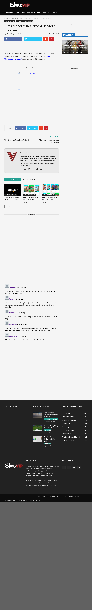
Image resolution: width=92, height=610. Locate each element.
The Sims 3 (19, 21)
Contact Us (78, 496)
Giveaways (66, 427)
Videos (39, 12)
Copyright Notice (41, 496)
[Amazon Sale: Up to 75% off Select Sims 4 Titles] (12, 190)
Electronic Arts (67, 434)
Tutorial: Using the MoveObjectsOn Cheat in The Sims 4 (51, 415)
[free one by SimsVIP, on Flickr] (31, 79)
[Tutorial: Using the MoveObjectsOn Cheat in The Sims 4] (37, 415)
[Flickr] (26, 169)
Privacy (71, 496)
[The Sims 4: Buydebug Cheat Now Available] (37, 428)
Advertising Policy (54, 496)
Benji (65, 52)
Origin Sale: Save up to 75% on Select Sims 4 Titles (30, 200)
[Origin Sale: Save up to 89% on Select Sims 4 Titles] (50, 190)
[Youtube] (42, 169)
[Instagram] (30, 169)
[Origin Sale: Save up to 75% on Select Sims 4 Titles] (31, 190)
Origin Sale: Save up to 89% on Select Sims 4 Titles (49, 200)
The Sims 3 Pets (68, 430)
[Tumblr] (34, 169)
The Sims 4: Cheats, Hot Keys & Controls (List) (50, 439)
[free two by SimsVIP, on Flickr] (31, 95)
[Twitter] (38, 169)
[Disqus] (31, 253)
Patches (30, 12)
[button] (85, 12)
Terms (64, 496)
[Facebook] (22, 169)
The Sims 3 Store (28, 21)
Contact (55, 12)
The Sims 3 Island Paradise (71, 437)
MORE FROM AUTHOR (30, 180)
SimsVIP (9, 34)
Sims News (9, 12)
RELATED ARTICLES (13, 180)
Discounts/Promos (9, 21)
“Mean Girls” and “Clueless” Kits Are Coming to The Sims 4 (75, 47)
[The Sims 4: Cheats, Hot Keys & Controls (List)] (37, 439)
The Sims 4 (48, 430)
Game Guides (19, 12)
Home (6, 18)
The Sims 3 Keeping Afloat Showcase (49, 141)
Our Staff (46, 12)
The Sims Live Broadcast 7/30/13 (16, 140)
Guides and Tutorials (51, 419)
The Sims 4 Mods (68, 440)
